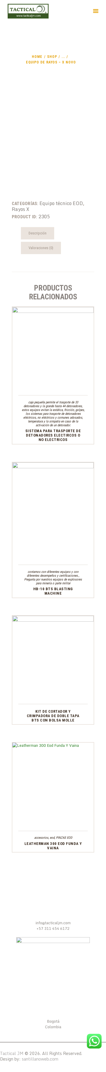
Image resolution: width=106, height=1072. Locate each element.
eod (52, 838)
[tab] (37, 233)
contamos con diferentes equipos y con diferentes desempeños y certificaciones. (53, 574)
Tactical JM (12, 1053)
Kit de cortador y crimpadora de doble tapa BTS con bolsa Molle (53, 715)
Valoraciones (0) (41, 248)
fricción (69, 410)
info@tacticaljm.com (53, 923)
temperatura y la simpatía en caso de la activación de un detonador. (53, 423)
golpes (79, 410)
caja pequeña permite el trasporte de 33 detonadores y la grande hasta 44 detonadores (53, 404)
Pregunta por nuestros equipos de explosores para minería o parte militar (53, 581)
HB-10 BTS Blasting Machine (53, 591)
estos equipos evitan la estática (42, 410)
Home (37, 57)
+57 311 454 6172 (53, 928)
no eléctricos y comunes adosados (59, 418)
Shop (52, 57)
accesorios (41, 838)
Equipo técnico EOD (61, 203)
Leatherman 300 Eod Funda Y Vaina (53, 845)
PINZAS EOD (64, 838)
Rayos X (20, 209)
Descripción (38, 233)
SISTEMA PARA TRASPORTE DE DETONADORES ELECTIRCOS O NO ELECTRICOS (53, 435)
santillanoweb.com (40, 1059)
